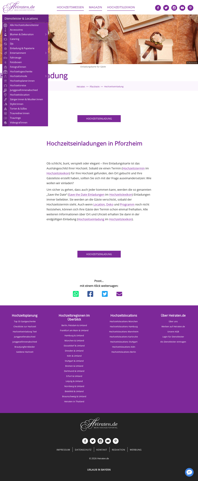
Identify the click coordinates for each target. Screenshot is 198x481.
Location (99, 204)
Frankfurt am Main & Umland (74, 330)
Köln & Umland (74, 355)
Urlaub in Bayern (99, 469)
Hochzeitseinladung (99, 118)
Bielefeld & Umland (74, 391)
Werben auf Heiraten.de (173, 326)
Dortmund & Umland (74, 371)
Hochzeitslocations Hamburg (124, 326)
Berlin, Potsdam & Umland (74, 325)
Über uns (173, 321)
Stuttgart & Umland (74, 360)
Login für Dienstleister (173, 336)
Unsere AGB (173, 331)
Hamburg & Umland (74, 335)
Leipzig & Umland (74, 381)
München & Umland (74, 340)
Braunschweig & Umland (74, 396)
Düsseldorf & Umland (74, 345)
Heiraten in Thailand (74, 401)
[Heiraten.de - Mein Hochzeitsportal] (19, 7)
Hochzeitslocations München (124, 321)
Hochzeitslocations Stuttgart (123, 341)
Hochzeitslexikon (58, 173)
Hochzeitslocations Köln (123, 346)
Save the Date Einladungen (86, 194)
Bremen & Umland (74, 366)
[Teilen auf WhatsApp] (76, 294)
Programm (127, 204)
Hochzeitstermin (133, 168)
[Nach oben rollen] (179, 473)
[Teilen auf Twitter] (105, 294)
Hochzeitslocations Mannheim (123, 331)
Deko (109, 204)
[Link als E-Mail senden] (119, 294)
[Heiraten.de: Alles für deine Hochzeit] (99, 424)
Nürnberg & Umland (74, 386)
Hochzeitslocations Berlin (123, 351)
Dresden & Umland (74, 350)
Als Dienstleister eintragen (173, 341)
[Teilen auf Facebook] (90, 294)
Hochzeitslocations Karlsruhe (124, 336)
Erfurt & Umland (74, 376)
